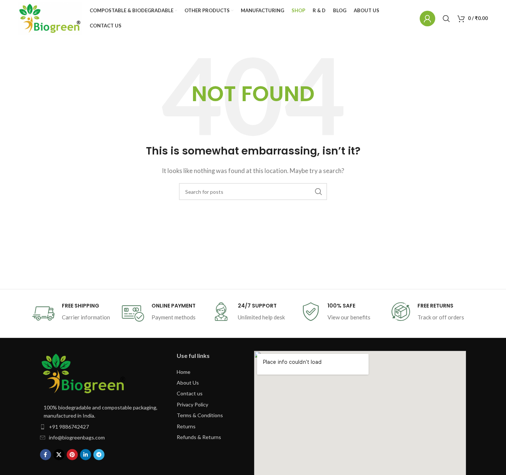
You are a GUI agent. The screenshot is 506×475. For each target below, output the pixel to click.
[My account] (427, 18)
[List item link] (101, 427)
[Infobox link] (73, 313)
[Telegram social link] (98, 454)
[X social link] (58, 454)
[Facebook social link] (45, 454)
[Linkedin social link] (85, 454)
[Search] (446, 18)
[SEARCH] (318, 191)
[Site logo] (50, 18)
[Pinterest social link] (72, 454)
